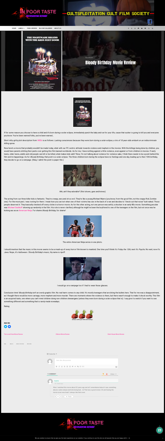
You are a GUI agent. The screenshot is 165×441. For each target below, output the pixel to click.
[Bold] (56, 366)
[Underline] (62, 366)
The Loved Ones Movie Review (13, 334)
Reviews (30, 343)
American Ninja (25, 210)
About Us (57, 28)
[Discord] (145, 28)
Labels (20, 28)
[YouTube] (142, 28)
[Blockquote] (72, 366)
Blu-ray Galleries (45, 28)
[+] (83, 366)
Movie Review (89, 57)
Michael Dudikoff (15, 207)
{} (80, 366)
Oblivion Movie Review (63, 334)
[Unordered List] (70, 366)
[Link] (78, 366)
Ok (129, 438)
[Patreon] (138, 28)
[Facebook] (128, 28)
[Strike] (64, 366)
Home (14, 28)
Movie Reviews (20, 343)
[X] (131, 28)
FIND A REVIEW (32, 28)
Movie (11, 343)
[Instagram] (135, 28)
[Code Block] (75, 366)
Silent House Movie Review (116, 334)
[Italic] (59, 366)
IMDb (39, 140)
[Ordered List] (67, 366)
